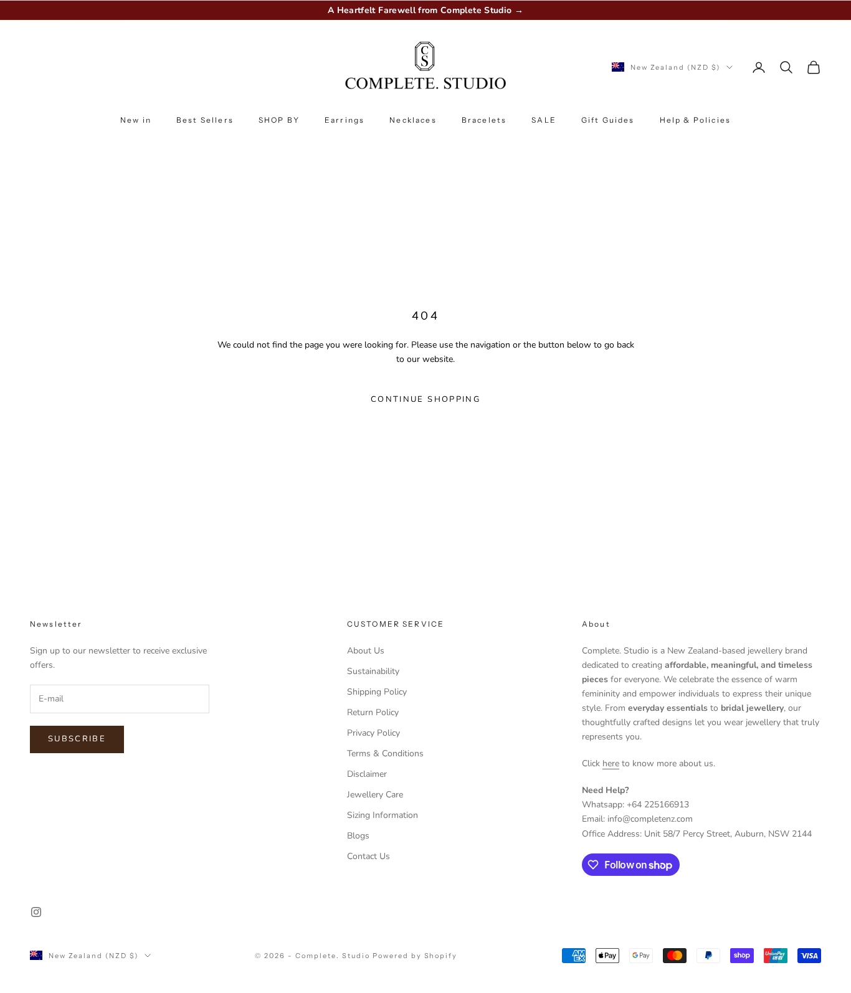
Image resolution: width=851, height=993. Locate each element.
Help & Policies (695, 120)
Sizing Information (382, 815)
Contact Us (368, 856)
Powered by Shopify (415, 955)
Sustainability (373, 671)
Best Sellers (205, 120)
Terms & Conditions (385, 753)
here (610, 763)
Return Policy (373, 712)
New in (135, 120)
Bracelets (484, 120)
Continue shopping (425, 399)
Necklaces (412, 120)
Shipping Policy (377, 692)
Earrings (344, 120)
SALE (543, 120)
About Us (365, 651)
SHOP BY (279, 120)
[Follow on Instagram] (36, 912)
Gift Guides (608, 120)
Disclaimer (367, 774)
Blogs (358, 836)
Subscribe (77, 738)
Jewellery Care (375, 795)
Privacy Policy (373, 733)
